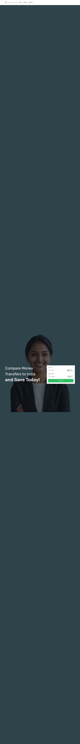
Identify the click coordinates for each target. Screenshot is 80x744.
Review (25, 2)
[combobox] (70, 370)
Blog (20, 2)
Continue (60, 380)
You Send (50, 367)
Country (30, 2)
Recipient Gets (51, 373)
